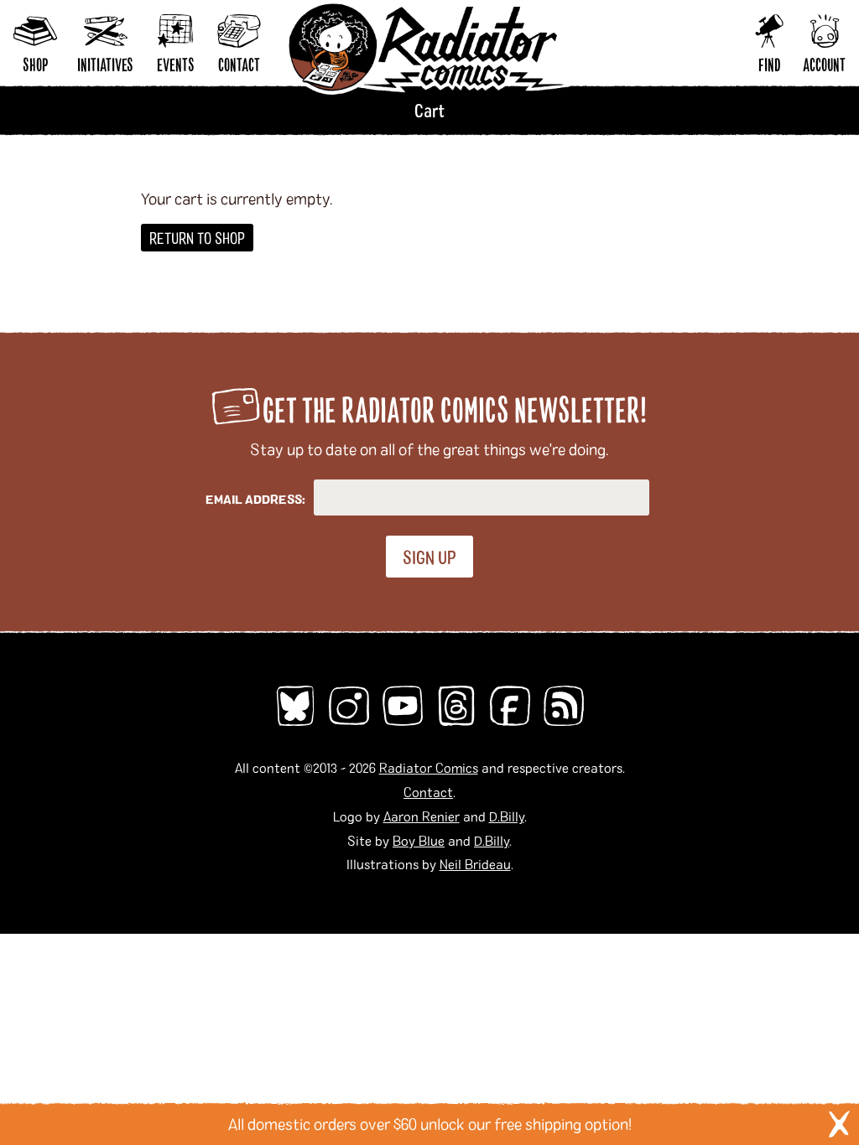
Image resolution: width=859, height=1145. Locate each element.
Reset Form (661, 50)
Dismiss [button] (838, 1124)
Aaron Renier (421, 816)
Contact (428, 792)
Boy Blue (419, 840)
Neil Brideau (475, 864)
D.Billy (506, 816)
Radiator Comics (428, 767)
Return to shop (197, 237)
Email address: (255, 499)
